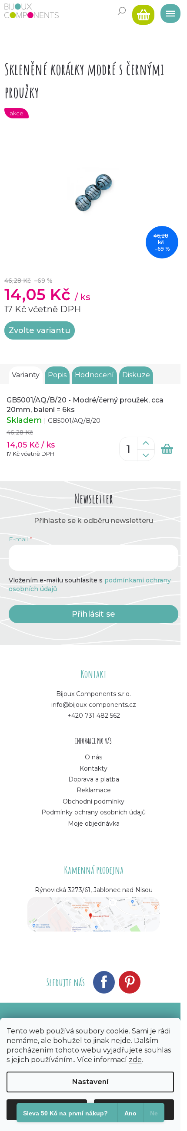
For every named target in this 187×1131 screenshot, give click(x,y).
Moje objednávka (94, 823)
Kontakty (93, 768)
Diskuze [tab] (136, 375)
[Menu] (167, 11)
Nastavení (90, 1082)
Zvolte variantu (39, 330)
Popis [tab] (57, 375)
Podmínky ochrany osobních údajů (93, 812)
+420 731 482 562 (93, 715)
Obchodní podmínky (93, 801)
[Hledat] (121, 11)
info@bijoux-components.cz (93, 705)
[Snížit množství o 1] (145, 455)
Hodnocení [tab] (94, 375)
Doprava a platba (93, 779)
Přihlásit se (93, 614)
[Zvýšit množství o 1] (145, 443)
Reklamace (94, 790)
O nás (93, 757)
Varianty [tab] (26, 375)
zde (135, 1060)
